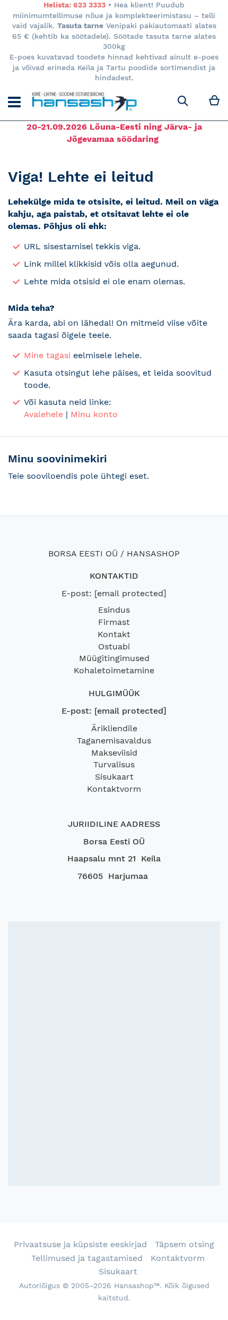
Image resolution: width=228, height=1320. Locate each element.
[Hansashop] (84, 102)
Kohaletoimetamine (114, 670)
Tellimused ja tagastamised (87, 1258)
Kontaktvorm (114, 789)
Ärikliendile (114, 728)
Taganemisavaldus (114, 740)
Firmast (114, 622)
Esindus (114, 610)
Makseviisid (114, 753)
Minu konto (94, 414)
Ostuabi (114, 646)
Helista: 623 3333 (74, 5)
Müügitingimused (114, 658)
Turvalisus (114, 764)
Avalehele (43, 414)
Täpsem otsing (184, 1244)
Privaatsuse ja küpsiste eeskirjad (80, 1244)
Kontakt (114, 634)
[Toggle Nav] (14, 102)
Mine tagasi (47, 355)
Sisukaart (114, 777)
